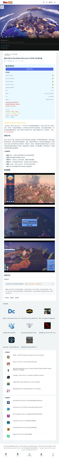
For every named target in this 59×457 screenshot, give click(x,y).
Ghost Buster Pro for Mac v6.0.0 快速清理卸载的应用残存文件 (28, 400)
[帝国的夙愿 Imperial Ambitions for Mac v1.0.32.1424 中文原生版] (29, 340)
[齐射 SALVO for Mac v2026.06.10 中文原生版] (29, 311)
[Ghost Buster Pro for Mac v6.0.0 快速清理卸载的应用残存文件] (8, 402)
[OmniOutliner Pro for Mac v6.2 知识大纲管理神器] (8, 429)
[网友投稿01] (5, 61)
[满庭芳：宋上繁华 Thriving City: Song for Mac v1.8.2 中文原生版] (8, 357)
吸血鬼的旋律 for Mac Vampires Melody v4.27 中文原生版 (27, 388)
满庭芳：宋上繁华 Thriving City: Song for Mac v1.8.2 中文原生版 (28, 355)
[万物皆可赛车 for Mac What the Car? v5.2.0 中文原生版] (8, 384)
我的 (41, 455)
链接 (17, 297)
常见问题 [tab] (15, 54)
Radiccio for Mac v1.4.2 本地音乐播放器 (22, 434)
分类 (18, 455)
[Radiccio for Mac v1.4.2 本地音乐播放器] (8, 436)
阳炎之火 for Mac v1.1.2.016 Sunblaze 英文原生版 (25, 361)
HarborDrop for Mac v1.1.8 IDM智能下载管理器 (24, 420)
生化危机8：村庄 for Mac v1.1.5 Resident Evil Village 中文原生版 (28, 375)
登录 (51, 2)
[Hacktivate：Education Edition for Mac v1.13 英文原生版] (11, 340)
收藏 (7, 297)
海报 (12, 297)
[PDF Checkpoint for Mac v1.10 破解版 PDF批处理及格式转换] (8, 416)
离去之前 (6, 45)
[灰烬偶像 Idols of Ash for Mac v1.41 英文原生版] (47, 325)
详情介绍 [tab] (8, 54)
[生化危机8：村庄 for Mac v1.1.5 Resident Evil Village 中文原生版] (8, 377)
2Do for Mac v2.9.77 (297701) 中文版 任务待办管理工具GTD (27, 407)
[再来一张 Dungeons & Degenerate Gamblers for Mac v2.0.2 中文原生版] (47, 311)
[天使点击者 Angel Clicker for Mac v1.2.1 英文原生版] (29, 325)
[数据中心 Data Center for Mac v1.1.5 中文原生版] (11, 311)
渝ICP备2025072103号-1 (31, 449)
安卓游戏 (29, 455)
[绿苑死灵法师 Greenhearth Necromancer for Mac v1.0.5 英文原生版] (11, 325)
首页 (6, 455)
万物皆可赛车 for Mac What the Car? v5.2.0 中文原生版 (26, 382)
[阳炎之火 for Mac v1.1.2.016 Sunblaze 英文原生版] (8, 363)
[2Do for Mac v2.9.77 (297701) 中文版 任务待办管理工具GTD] (8, 409)
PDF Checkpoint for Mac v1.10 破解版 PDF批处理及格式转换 (27, 414)
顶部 (53, 455)
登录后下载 (29, 69)
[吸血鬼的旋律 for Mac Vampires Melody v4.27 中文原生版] (8, 390)
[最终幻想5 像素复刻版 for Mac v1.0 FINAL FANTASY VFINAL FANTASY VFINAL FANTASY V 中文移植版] (8, 370)
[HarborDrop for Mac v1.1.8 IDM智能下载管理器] (8, 422)
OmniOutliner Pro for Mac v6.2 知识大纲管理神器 (25, 427)
